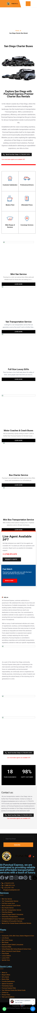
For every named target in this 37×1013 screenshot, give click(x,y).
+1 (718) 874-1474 (10, 554)
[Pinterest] (25, 878)
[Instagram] (16, 878)
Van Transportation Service (18, 322)
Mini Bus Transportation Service (18, 519)
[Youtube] (21, 878)
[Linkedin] (11, 878)
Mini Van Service (18, 274)
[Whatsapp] (4, 1009)
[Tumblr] (30, 878)
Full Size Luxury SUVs (18, 369)
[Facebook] (2, 878)
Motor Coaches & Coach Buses (18, 430)
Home (17, 30)
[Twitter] (7, 878)
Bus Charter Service (18, 475)
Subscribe (17, 845)
